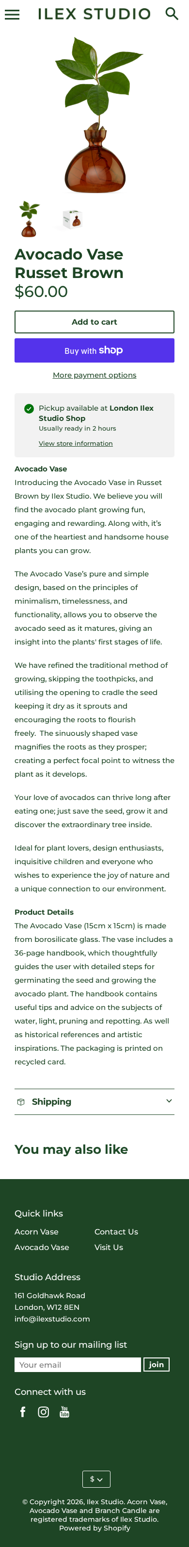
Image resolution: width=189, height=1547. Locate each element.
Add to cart (94, 322)
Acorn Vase (37, 1231)
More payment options (95, 375)
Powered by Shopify (94, 1528)
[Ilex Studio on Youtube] (64, 1418)
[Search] (172, 14)
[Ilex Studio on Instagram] (43, 1418)
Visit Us (108, 1247)
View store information (76, 443)
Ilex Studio (105, 1501)
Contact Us (116, 1231)
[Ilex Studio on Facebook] (23, 1418)
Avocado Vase (42, 1247)
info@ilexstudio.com (52, 1318)
